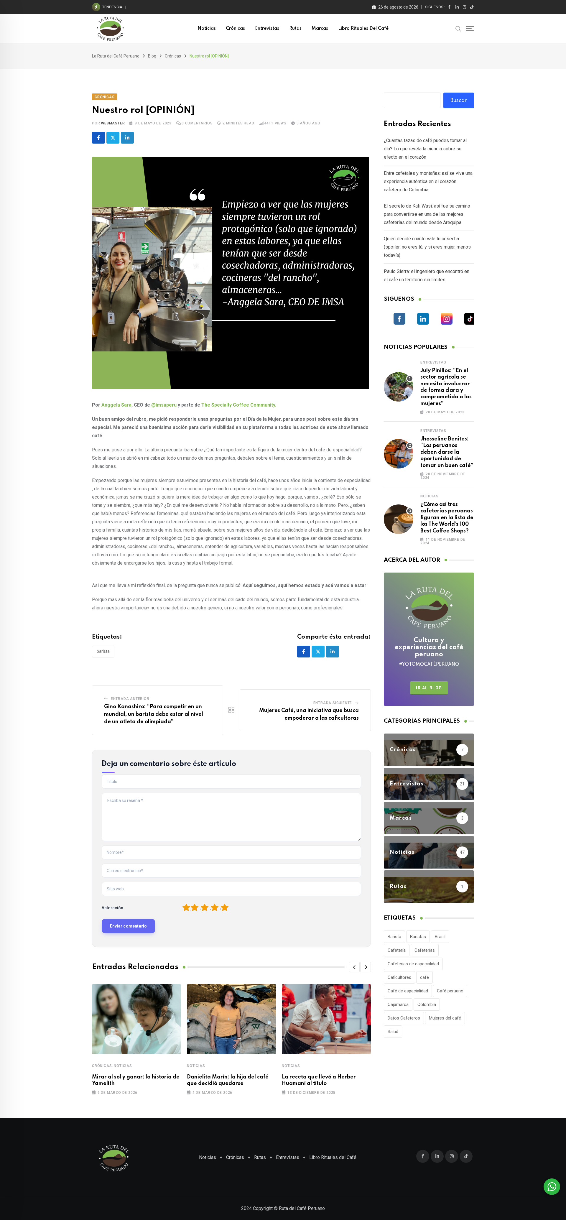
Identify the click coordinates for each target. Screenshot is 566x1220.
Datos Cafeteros (404, 1018)
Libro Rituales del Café (363, 28)
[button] (354, 967)
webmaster (113, 123)
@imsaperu (164, 405)
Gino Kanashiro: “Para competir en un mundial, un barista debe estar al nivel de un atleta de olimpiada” (153, 714)
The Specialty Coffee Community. (238, 405)
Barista (103, 651)
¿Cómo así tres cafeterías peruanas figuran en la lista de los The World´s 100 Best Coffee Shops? (446, 518)
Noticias (207, 28)
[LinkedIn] (127, 138)
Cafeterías (424, 950)
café (424, 977)
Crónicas (235, 28)
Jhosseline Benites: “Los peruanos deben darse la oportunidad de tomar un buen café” (446, 452)
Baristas (418, 936)
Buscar (458, 100)
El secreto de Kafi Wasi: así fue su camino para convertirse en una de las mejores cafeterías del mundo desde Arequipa (236, 7)
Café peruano (450, 991)
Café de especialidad (408, 991)
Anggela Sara (116, 405)
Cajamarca (398, 1004)
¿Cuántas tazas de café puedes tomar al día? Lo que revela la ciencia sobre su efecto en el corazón (425, 149)
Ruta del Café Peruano (302, 1208)
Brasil (440, 936)
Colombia (426, 1004)
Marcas (320, 28)
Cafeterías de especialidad (413, 963)
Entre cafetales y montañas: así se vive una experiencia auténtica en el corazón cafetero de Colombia (428, 181)
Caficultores (399, 977)
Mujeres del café (445, 1018)
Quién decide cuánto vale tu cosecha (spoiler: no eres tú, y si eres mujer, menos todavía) (427, 247)
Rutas (295, 28)
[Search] (458, 28)
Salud (393, 1031)
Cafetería (397, 950)
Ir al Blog (429, 687)
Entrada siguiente (332, 703)
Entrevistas (267, 28)
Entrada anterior (130, 699)
